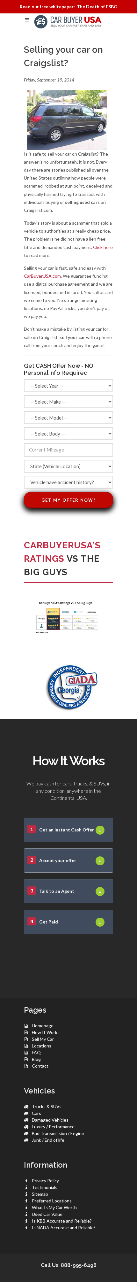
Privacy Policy (45, 1180)
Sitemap (40, 1194)
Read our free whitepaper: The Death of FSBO (69, 6)
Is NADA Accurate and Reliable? (64, 1227)
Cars (36, 1113)
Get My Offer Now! (68, 500)
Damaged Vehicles (50, 1120)
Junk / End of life (48, 1140)
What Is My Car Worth (54, 1207)
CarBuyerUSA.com (42, 276)
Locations (41, 1045)
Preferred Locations (52, 1200)
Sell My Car (43, 1039)
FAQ (36, 1052)
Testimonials (44, 1187)
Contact (40, 1066)
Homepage (43, 1025)
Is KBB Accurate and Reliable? (62, 1221)
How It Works (46, 1032)
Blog (36, 1059)
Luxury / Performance (53, 1126)
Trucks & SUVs (46, 1106)
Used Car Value (47, 1214)
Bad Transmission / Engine (58, 1133)
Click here (103, 247)
